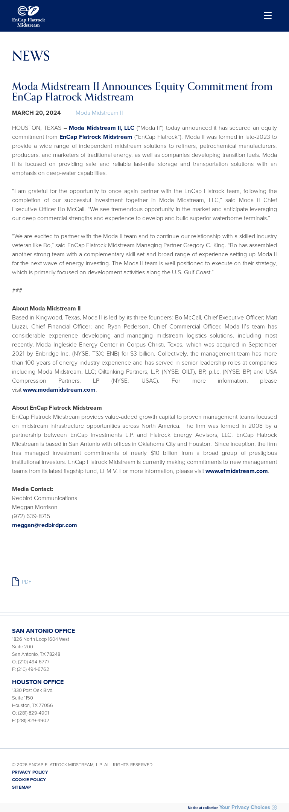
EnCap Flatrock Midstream (95, 137)
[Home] (28, 16)
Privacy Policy (30, 772)
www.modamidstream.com (59, 390)
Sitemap (21, 787)
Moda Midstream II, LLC (101, 128)
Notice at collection (203, 808)
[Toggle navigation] (267, 16)
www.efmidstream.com (236, 471)
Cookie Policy (29, 779)
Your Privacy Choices (244, 807)
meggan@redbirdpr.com (44, 525)
